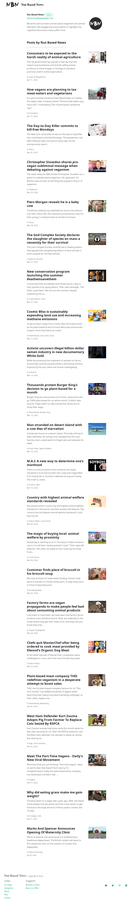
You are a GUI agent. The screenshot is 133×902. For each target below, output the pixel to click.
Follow (48, 15)
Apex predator (45, 448)
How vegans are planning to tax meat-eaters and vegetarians (51, 91)
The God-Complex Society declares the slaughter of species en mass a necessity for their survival (53, 239)
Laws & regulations (37, 77)
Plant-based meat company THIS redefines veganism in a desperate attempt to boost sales (53, 680)
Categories (8, 888)
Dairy (31, 222)
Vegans (32, 779)
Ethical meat (34, 521)
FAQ (6, 894)
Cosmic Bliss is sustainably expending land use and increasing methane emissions (54, 315)
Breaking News (35, 590)
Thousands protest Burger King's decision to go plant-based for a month (52, 388)
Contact (7, 898)
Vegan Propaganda (37, 630)
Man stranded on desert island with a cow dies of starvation (54, 427)
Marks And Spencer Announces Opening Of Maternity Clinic (51, 830)
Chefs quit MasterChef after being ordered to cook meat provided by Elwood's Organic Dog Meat (53, 646)
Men (38, 484)
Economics (33, 113)
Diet (39, 816)
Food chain (33, 448)
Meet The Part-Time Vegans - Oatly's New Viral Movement (55, 758)
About (6, 891)
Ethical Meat (34, 663)
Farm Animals (39, 743)
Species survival (36, 259)
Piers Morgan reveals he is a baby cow (53, 204)
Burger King (45, 412)
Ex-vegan (33, 816)
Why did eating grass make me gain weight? (54, 794)
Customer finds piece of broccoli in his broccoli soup (53, 572)
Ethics (31, 149)
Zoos (43, 299)
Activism (32, 372)
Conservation (34, 299)
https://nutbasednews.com (40, 18)
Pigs (31, 743)
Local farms (46, 521)
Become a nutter (33, 885)
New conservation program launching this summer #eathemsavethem (48, 275)
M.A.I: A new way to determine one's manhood (55, 463)
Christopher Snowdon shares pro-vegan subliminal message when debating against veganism (53, 166)
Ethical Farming (35, 852)
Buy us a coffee (32, 888)
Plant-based (34, 335)
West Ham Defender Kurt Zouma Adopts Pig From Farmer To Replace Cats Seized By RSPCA (54, 720)
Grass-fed (44, 335)
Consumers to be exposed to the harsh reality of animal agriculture (54, 55)
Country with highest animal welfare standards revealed (55, 499)
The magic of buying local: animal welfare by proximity (53, 535)
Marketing (44, 703)
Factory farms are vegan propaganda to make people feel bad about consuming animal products (55, 606)
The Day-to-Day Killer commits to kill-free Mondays (52, 128)
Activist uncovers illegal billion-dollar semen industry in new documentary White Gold (55, 352)
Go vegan (8, 885)
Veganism (33, 189)
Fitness (32, 484)
